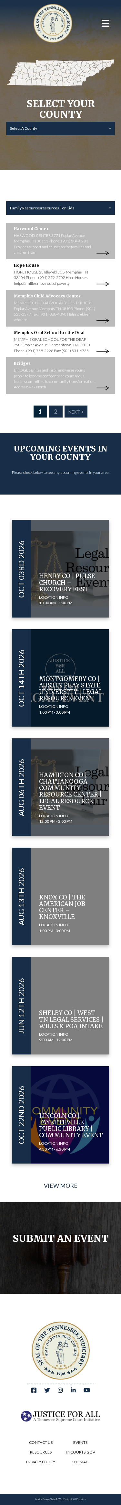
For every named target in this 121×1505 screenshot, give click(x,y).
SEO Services (79, 1499)
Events (80, 1442)
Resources (41, 1452)
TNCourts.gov (80, 1452)
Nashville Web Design (60, 1499)
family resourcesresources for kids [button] (42, 208)
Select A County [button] (23, 128)
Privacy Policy (40, 1461)
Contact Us (41, 1442)
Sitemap (80, 1461)
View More (60, 1185)
